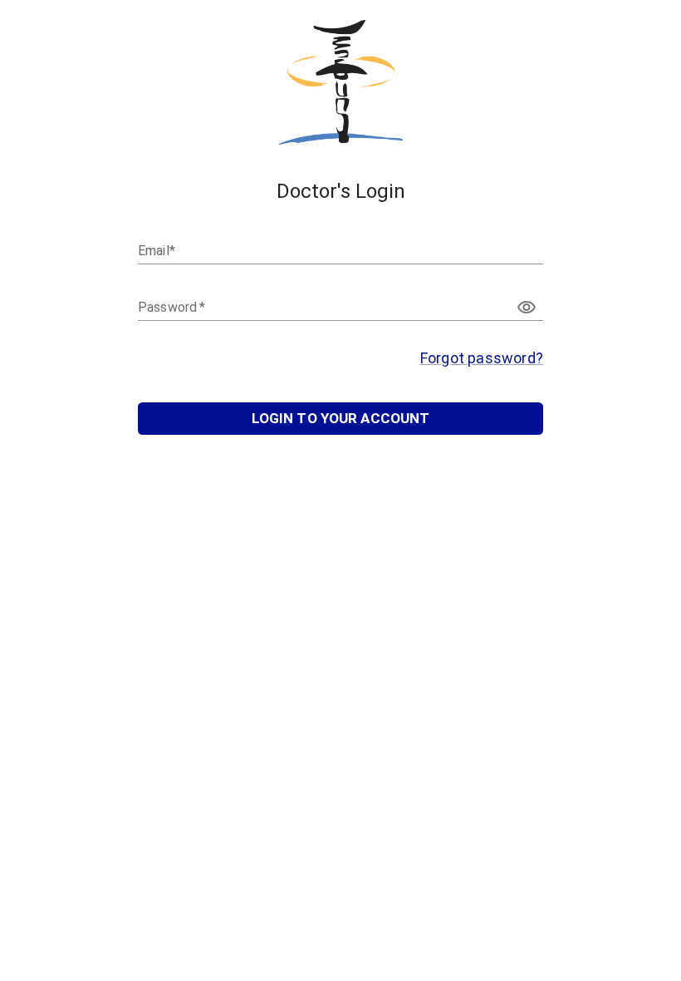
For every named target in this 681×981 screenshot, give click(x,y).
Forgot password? (481, 358)
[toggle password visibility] (526, 307)
